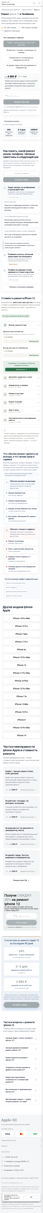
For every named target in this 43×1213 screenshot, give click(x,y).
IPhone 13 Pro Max (21, 657)
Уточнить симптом (21, 173)
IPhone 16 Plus (21, 681)
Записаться (20, 369)
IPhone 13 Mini (21, 704)
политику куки (15, 1196)
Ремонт (4, 1146)
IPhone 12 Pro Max (21, 688)
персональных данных (30, 107)
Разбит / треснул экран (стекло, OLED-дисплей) (21, 44)
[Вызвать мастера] (28, 790)
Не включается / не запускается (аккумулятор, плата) (21, 59)
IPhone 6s (21, 649)
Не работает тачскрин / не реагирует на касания (21, 51)
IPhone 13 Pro (21, 712)
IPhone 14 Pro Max (21, 618)
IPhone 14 (21, 735)
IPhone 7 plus (22, 634)
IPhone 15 (21, 665)
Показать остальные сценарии (21, 287)
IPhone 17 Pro (21, 642)
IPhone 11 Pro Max (21, 673)
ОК (31, 1197)
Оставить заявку (21, 180)
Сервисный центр (8, 1140)
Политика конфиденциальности (12, 1183)
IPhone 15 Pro (21, 626)
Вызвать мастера (21, 102)
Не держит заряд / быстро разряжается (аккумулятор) (21, 66)
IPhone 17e (22, 696)
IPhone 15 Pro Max (21, 727)
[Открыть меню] (39, 3)
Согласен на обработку (21, 927)
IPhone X (21, 720)
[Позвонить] (34, 3)
